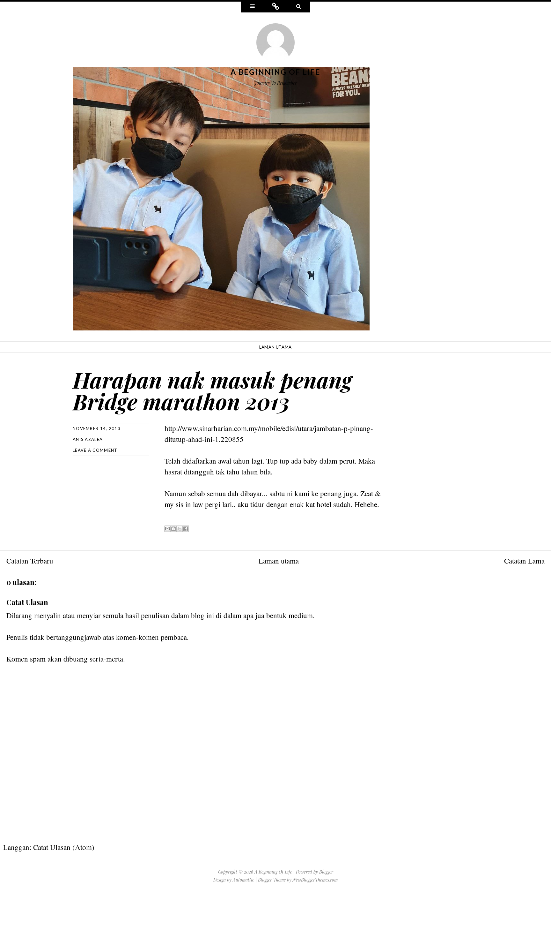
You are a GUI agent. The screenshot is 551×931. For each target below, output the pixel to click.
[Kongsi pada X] (179, 529)
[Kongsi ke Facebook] (185, 529)
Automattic (243, 880)
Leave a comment (95, 450)
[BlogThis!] (173, 529)
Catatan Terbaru (29, 560)
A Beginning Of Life (275, 71)
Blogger (326, 872)
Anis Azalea (88, 439)
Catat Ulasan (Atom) (63, 847)
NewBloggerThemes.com (315, 880)
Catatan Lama (524, 560)
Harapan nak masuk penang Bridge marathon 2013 (212, 390)
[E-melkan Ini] (167, 529)
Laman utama (275, 347)
